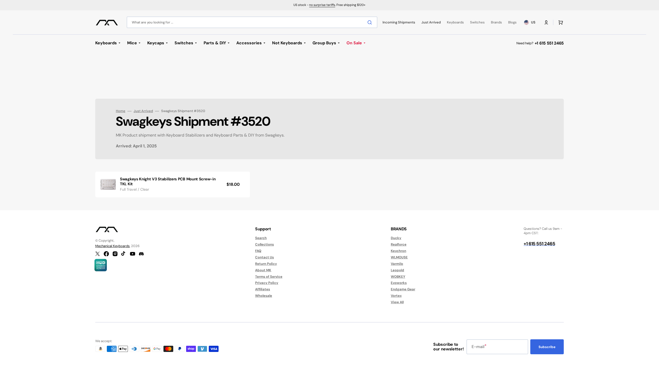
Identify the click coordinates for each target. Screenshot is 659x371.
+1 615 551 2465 (549, 43)
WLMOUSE (399, 257)
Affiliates (262, 289)
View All (397, 302)
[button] (546, 22)
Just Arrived (143, 111)
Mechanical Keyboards (112, 246)
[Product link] (172, 184)
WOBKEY (398, 276)
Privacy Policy (266, 283)
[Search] (370, 22)
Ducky (396, 238)
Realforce (398, 244)
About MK (263, 270)
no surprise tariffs (322, 5)
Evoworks (399, 283)
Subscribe (547, 347)
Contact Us (264, 257)
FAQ (258, 251)
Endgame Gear (403, 289)
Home (120, 111)
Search (261, 238)
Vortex (396, 295)
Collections (264, 244)
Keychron (398, 251)
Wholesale (263, 295)
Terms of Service (268, 276)
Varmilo (397, 264)
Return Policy (266, 264)
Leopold (397, 270)
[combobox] (252, 22)
